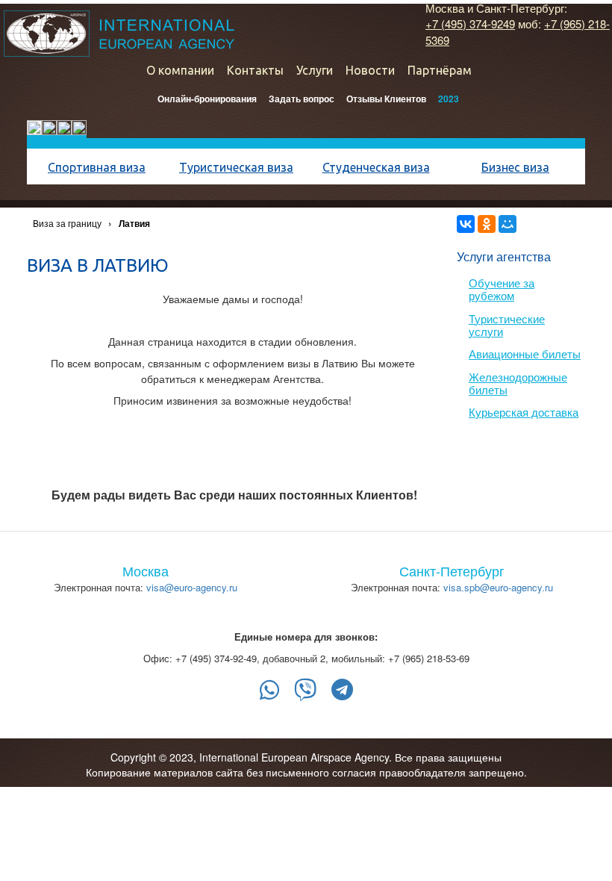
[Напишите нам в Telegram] (342, 689)
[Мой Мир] (507, 224)
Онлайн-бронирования (207, 98)
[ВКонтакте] (466, 224)
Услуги (314, 70)
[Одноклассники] (487, 224)
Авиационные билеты (525, 353)
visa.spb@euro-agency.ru (498, 587)
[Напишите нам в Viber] (305, 689)
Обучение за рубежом (501, 289)
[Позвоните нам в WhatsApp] (269, 689)
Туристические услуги (507, 325)
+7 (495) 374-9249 (470, 23)
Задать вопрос (301, 98)
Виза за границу (67, 223)
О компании (180, 70)
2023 (448, 98)
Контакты (255, 70)
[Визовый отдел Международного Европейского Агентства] (119, 33)
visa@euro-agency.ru (191, 587)
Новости (370, 70)
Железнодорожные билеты (518, 383)
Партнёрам (440, 70)
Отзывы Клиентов (386, 98)
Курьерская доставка (523, 412)
